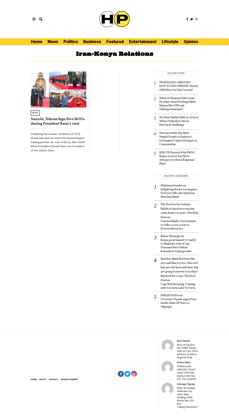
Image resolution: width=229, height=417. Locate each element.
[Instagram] (196, 19)
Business (92, 41)
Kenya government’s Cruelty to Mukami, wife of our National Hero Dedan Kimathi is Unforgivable (178, 245)
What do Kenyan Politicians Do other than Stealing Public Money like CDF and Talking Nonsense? (177, 103)
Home (36, 41)
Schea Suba (183, 362)
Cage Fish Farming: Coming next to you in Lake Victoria (178, 286)
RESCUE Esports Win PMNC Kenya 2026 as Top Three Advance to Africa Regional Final (177, 158)
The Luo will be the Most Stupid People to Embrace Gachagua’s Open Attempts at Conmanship (178, 138)
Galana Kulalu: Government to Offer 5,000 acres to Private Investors (178, 224)
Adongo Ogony (186, 384)
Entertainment (142, 41)
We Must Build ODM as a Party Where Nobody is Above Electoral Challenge (178, 121)
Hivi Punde (183, 341)
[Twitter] (191, 19)
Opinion (191, 41)
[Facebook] (187, 19)
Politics (71, 41)
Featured (115, 41)
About (42, 379)
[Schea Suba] (167, 367)
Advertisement (69, 379)
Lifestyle (170, 41)
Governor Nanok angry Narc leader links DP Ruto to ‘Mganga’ (179, 303)
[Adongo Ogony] (167, 389)
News (53, 41)
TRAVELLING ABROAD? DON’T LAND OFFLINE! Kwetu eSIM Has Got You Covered (178, 86)
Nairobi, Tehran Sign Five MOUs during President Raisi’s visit (57, 121)
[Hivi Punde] (167, 346)
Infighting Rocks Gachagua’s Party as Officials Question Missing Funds (179, 193)
